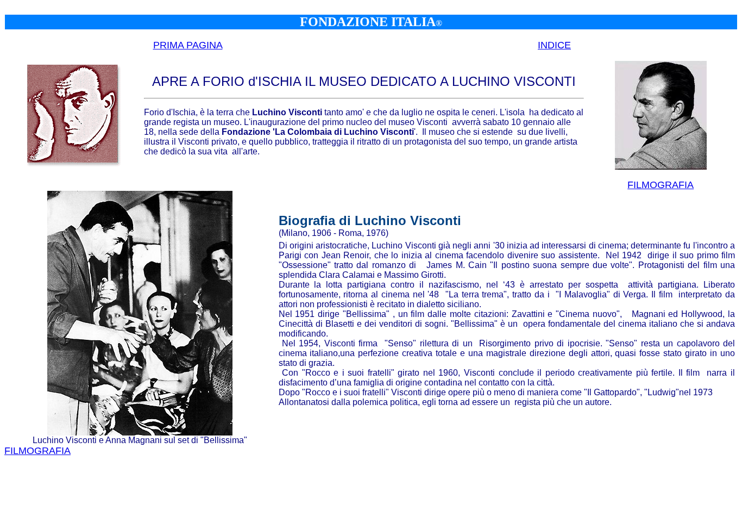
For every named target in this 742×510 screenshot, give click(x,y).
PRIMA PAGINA (188, 45)
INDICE (554, 45)
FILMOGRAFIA (660, 184)
